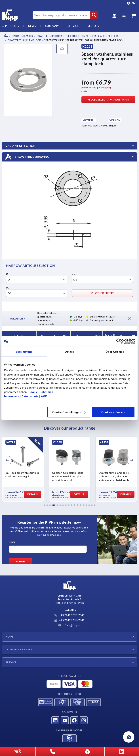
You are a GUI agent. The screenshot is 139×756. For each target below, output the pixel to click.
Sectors (93, 26)
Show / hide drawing (31, 156)
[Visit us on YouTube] (65, 720)
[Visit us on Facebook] (74, 720)
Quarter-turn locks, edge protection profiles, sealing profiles (77, 36)
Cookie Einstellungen (66, 412)
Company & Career (19, 649)
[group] (22, 469)
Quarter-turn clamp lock (24, 40)
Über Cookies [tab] (115, 351)
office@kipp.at (71, 625)
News (10, 636)
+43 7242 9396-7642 (71, 620)
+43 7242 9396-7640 (71, 615)
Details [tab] (69, 351)
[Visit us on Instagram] (84, 720)
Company (52, 26)
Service (11, 662)
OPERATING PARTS (22, 36)
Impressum (11, 396)
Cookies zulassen (113, 412)
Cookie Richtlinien (40, 392)
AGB (44, 396)
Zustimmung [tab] (24, 351)
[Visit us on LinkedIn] (55, 720)
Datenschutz (30, 396)
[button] (44, 505)
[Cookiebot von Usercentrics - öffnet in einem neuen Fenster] (119, 341)
